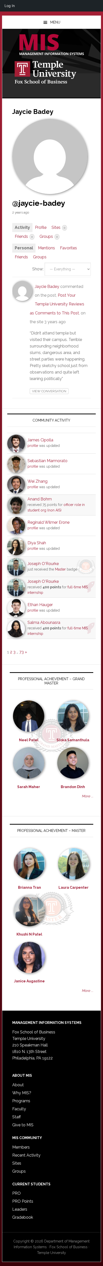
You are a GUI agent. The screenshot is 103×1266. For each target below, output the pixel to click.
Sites (58, 227)
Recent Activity (26, 1155)
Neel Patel (28, 740)
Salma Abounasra (44, 622)
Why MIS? (21, 1093)
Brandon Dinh (73, 787)
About (18, 1084)
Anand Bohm (40, 499)
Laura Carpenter (73, 887)
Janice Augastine (29, 981)
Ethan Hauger (40, 604)
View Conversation (49, 391)
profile (33, 446)
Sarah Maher (28, 787)
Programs (21, 1101)
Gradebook (22, 1217)
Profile (40, 227)
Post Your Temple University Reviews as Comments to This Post (57, 304)
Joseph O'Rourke (43, 563)
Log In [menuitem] (9, 6)
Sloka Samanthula (72, 740)
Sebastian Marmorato (48, 460)
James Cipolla (40, 440)
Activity (22, 227)
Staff (16, 1117)
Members (21, 1147)
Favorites (68, 248)
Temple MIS (51, 45)
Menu (55, 22)
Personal (24, 248)
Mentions (46, 248)
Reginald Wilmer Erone (49, 522)
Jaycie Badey (47, 286)
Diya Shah (37, 542)
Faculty (19, 1109)
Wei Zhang (38, 481)
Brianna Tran (29, 887)
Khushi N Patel (29, 934)
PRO (16, 1193)
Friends (24, 236)
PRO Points (22, 1201)
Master (60, 569)
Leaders (19, 1209)
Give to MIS (23, 1125)
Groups (49, 236)
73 (21, 652)
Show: (38, 269)
